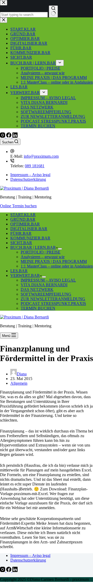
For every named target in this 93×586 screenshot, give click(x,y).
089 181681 (34, 166)
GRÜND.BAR (22, 219)
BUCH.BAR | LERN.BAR (33, 247)
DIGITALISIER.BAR (28, 229)
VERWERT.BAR (25, 275)
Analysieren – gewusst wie (43, 257)
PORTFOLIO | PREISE (40, 252)
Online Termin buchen (18, 206)
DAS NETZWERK (37, 289)
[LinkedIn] (15, 136)
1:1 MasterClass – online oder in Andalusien (57, 266)
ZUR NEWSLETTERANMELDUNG (53, 299)
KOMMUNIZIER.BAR (30, 238)
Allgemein (18, 383)
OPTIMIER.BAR (25, 224)
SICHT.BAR (21, 243)
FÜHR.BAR (21, 233)
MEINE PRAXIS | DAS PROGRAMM (54, 261)
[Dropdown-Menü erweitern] (60, 249)
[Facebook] (9, 136)
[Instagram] (3, 136)
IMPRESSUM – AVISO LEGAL (48, 280)
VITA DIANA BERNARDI (44, 285)
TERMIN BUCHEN (38, 308)
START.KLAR (23, 214)
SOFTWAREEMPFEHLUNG (46, 294)
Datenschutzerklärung (28, 179)
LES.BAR (19, 271)
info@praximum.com (41, 156)
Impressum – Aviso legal (30, 174)
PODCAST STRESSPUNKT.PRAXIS (53, 303)
